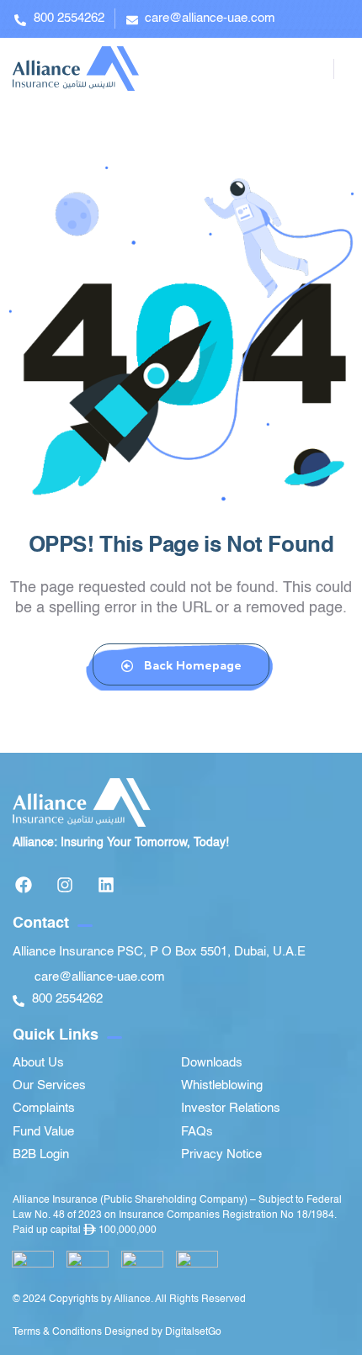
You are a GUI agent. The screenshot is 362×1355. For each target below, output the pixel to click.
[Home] (76, 68)
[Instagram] (64, 884)
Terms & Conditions (57, 1332)
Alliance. (133, 1299)
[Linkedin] (106, 884)
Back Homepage (191, 665)
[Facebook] (23, 884)
